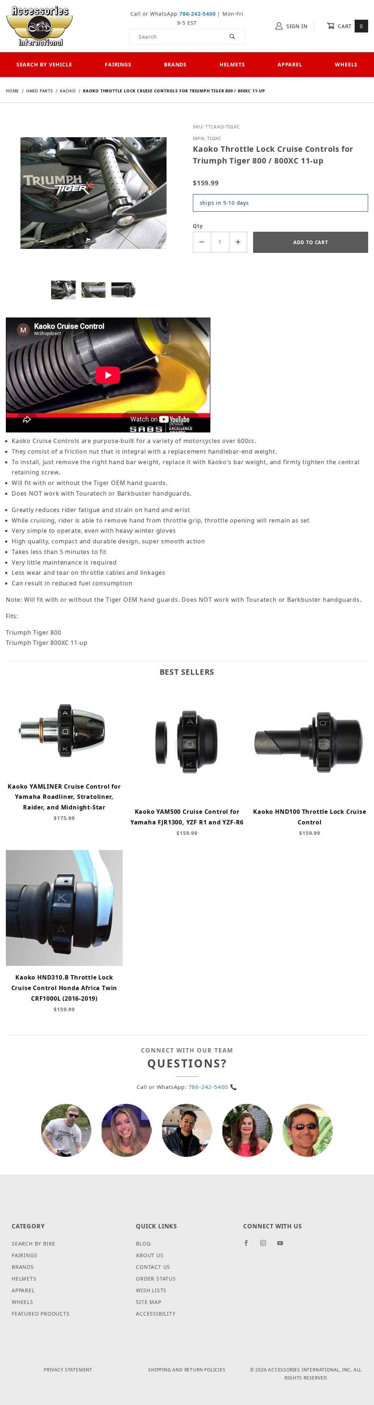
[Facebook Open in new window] (249, 1246)
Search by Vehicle (44, 64)
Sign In (296, 26)
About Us (149, 1255)
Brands (175, 64)
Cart (349, 26)
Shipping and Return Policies (186, 1370)
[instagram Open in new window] (266, 1246)
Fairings (118, 64)
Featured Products (41, 1313)
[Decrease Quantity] (202, 242)
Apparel (290, 64)
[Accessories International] (39, 25)
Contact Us (153, 1266)
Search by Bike (34, 1243)
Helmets (232, 64)
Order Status (156, 1278)
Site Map (148, 1301)
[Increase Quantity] (238, 242)
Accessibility (155, 1313)
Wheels (22, 1301)
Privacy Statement (68, 1370)
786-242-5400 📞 (212, 1086)
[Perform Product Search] (232, 36)
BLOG (143, 1243)
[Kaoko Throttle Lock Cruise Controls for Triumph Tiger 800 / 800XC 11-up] (93, 199)
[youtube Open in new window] (283, 1246)
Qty (198, 226)
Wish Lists (151, 1290)
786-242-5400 (197, 13)
